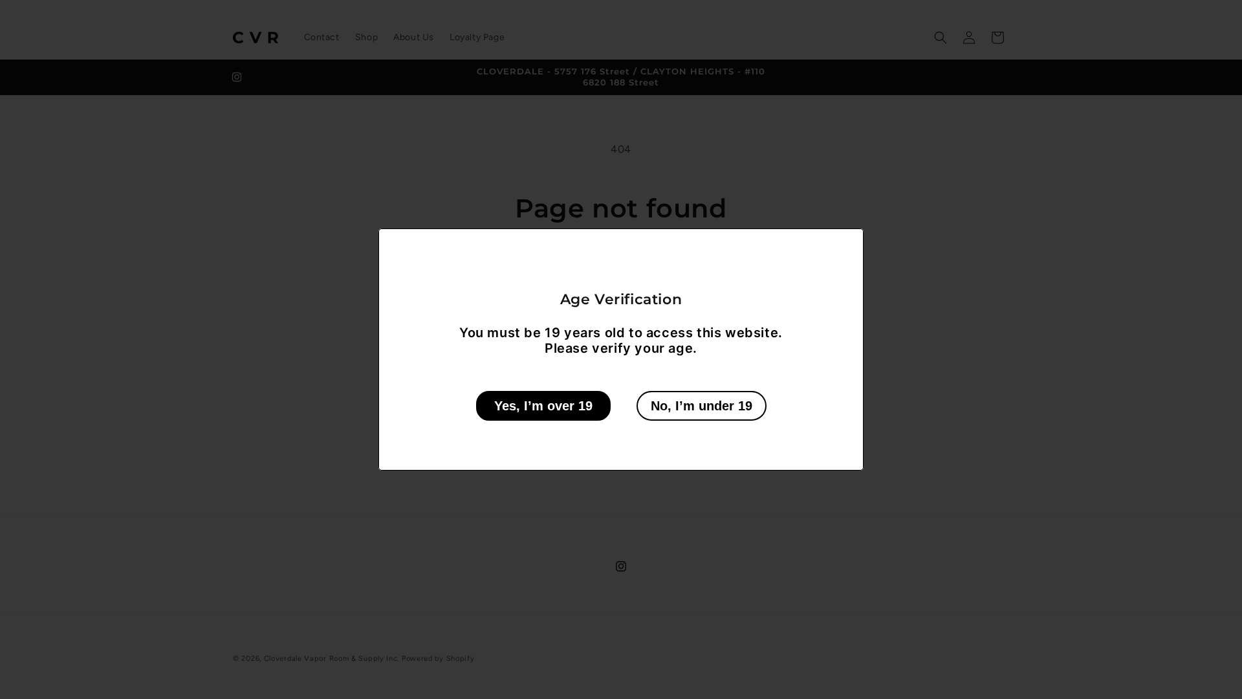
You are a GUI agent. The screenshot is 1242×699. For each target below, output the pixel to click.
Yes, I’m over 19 (543, 406)
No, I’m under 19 (701, 406)
